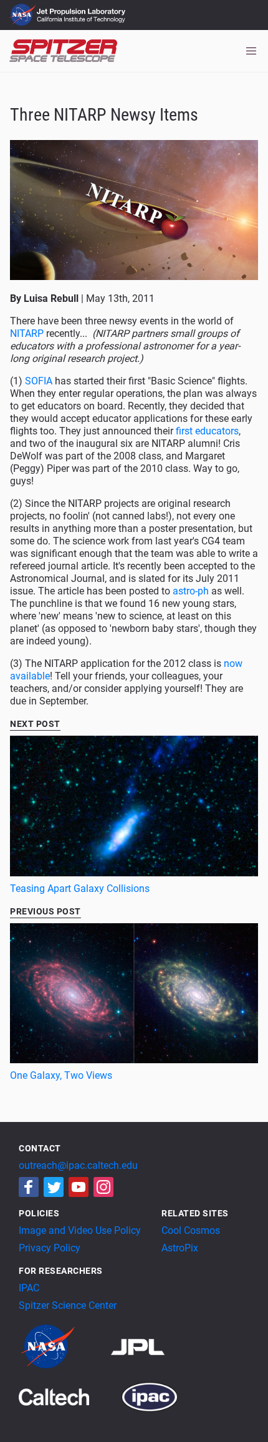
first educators (207, 431)
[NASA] (63, 1346)
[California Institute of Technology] (69, 1396)
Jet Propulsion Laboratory (82, 9)
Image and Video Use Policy (80, 1230)
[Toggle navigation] (251, 51)
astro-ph (191, 591)
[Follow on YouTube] (79, 1187)
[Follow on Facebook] (29, 1187)
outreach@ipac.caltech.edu (78, 1165)
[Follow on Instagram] (103, 1187)
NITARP (27, 333)
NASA (24, 15)
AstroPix (179, 1248)
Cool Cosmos (190, 1230)
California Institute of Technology (82, 20)
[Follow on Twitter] (54, 1187)
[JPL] (153, 1346)
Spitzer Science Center (68, 1305)
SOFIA (38, 381)
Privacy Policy (49, 1248)
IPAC (29, 1288)
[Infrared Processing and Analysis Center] (150, 1396)
